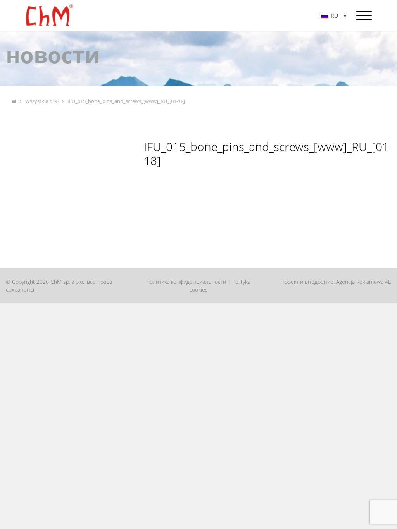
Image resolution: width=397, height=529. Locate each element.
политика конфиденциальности (186, 281)
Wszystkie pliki (42, 101)
